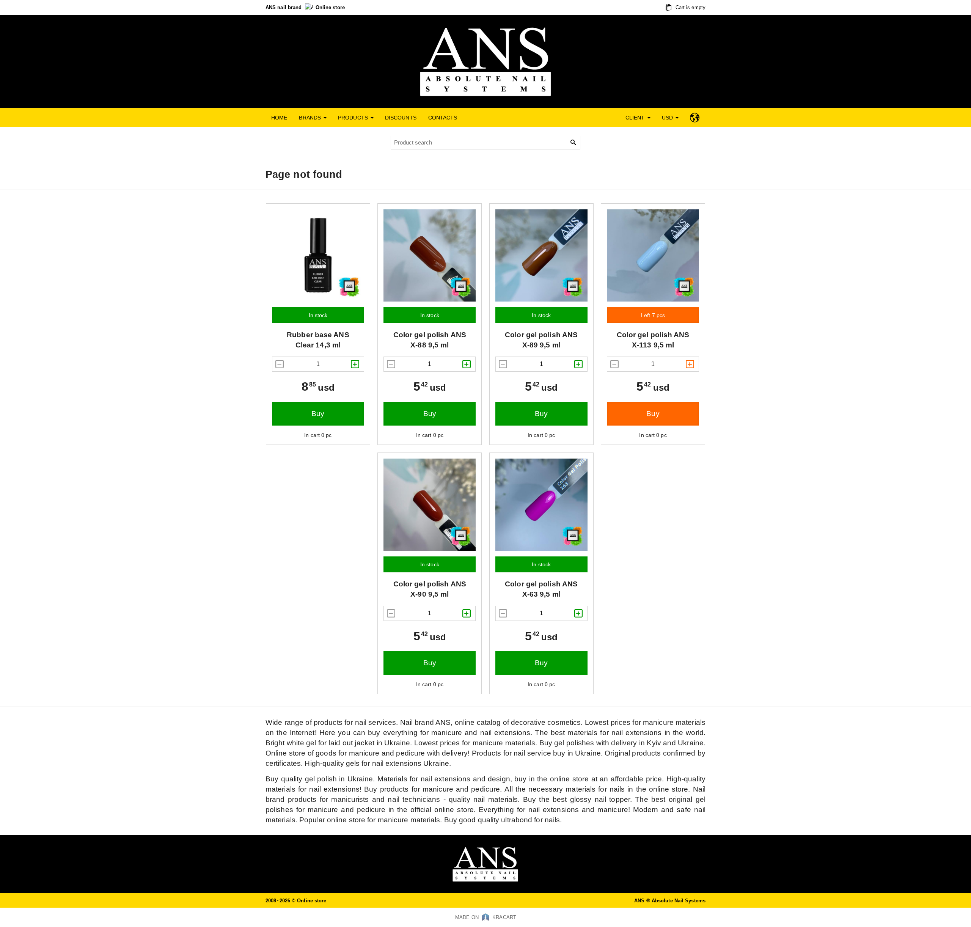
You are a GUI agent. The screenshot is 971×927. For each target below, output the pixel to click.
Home (279, 118)
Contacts (442, 118)
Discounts (400, 118)
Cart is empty (689, 7)
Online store (330, 7)
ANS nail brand (284, 7)
